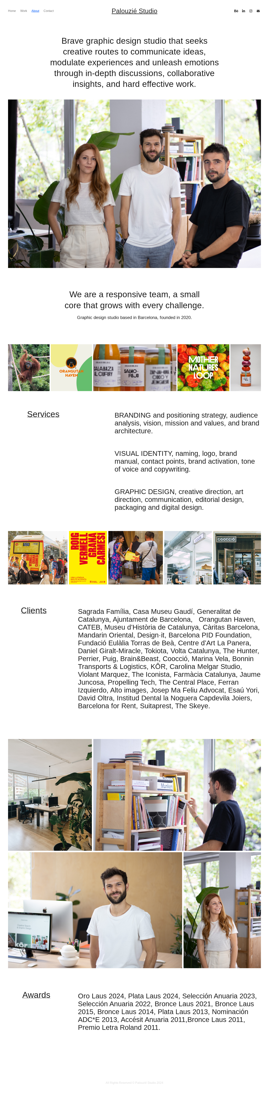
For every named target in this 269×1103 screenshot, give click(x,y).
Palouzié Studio (134, 11)
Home (12, 10)
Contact (49, 10)
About (35, 10)
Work (23, 10)
